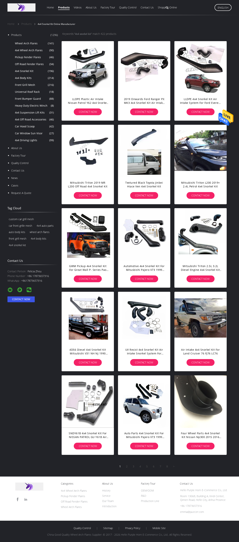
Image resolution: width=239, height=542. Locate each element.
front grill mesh (17, 238)
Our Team (108, 501)
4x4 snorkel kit (17, 245)
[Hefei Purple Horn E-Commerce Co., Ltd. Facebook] (17, 499)
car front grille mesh (20, 225)
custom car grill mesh (21, 219)
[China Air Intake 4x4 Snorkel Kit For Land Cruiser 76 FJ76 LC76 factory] (200, 318)
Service (106, 495)
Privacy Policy (132, 528)
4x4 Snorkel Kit (34, 71)
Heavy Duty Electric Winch (34, 105)
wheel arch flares (39, 232)
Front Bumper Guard (34, 98)
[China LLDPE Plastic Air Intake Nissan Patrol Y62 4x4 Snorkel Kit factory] (88, 67)
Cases (14, 185)
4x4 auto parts (45, 225)
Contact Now (88, 112)
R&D (143, 495)
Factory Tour (108, 7)
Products (64, 7)
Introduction (109, 506)
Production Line (150, 501)
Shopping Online (167, 7)
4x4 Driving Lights (34, 140)
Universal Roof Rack (34, 92)
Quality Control (127, 7)
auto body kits (17, 232)
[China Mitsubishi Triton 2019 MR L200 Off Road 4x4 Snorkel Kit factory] (88, 151)
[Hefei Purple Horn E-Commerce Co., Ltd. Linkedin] (26, 499)
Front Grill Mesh (34, 85)
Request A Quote (21, 193)
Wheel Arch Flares (34, 43)
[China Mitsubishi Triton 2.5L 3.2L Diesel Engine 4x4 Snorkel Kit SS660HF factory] (200, 234)
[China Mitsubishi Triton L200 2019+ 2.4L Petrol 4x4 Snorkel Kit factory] (200, 151)
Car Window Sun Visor (34, 133)
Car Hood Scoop (34, 126)
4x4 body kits (38, 238)
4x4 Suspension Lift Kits (34, 112)
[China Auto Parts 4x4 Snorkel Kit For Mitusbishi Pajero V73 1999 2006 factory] (144, 401)
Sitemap (108, 528)
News (14, 178)
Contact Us (147, 7)
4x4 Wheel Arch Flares (34, 50)
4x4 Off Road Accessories (34, 119)
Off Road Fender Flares (34, 64)
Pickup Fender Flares (34, 57)
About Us (91, 7)
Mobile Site (159, 528)
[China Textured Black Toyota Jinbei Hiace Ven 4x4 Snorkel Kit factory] (144, 151)
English (223, 7)
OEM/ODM (147, 490)
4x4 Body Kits (34, 78)
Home (50, 7)
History (106, 490)
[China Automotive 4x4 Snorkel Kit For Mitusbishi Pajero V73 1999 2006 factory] (144, 234)
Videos (78, 7)
